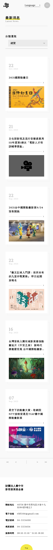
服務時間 (9, 533)
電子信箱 (9, 513)
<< (7, 462)
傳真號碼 (9, 526)
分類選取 (11, 36)
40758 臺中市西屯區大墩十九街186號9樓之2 (31, 506)
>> (46, 462)
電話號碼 (9, 520)
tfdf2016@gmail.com (28, 513)
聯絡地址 (9, 504)
